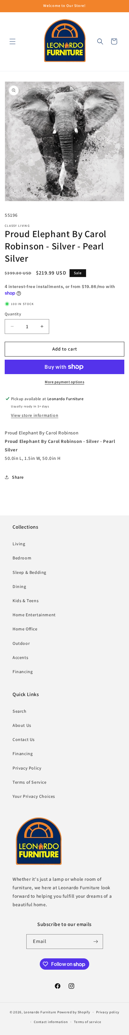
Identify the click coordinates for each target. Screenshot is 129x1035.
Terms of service (87, 1022)
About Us (22, 725)
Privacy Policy (27, 768)
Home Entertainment (34, 615)
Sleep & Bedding (29, 572)
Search (20, 711)
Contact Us (24, 739)
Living (19, 544)
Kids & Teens (26, 600)
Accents (20, 657)
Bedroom (22, 558)
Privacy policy (107, 1012)
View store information (34, 415)
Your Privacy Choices (34, 796)
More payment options (64, 381)
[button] (12, 41)
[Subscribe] (96, 941)
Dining (19, 586)
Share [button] (18, 477)
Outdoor (21, 643)
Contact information (51, 1022)
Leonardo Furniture (40, 1012)
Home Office (25, 629)
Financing (23, 671)
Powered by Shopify (73, 1012)
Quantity (13, 314)
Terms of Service (30, 782)
